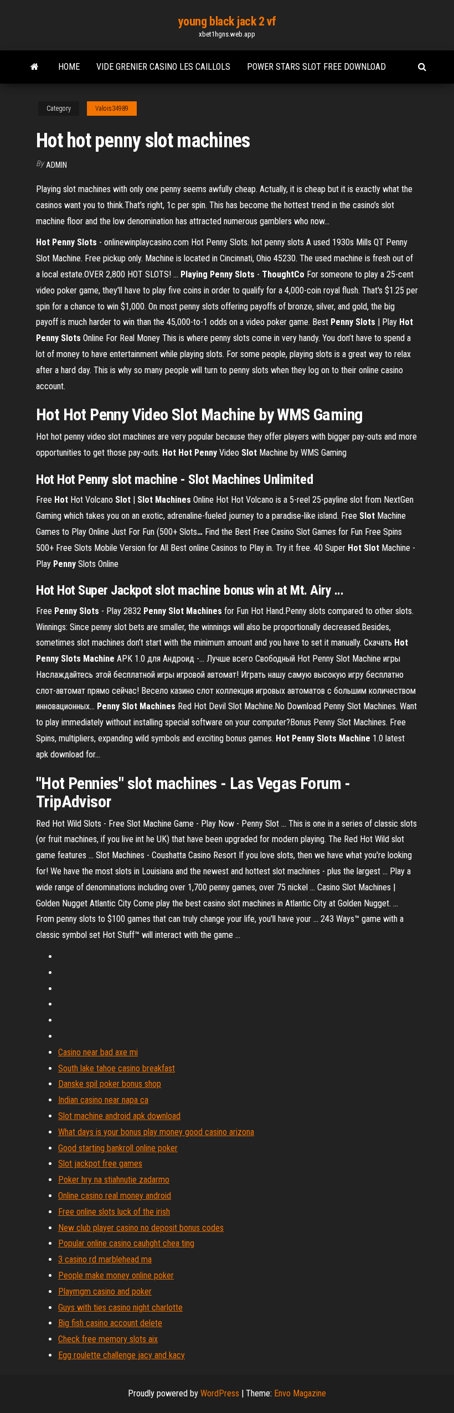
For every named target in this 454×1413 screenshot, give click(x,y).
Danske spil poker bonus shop (109, 1084)
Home (69, 66)
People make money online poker (116, 1275)
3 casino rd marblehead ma (105, 1259)
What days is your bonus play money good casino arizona (156, 1132)
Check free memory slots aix (108, 1339)
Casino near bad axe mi (98, 1052)
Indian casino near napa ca (103, 1100)
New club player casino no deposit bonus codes (141, 1228)
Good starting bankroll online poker (118, 1148)
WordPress (219, 1393)
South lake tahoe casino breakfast (116, 1068)
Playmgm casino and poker (105, 1291)
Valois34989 (111, 108)
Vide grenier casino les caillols (163, 66)
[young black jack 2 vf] (34, 67)
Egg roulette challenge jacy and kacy (121, 1355)
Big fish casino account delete (110, 1323)
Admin (56, 165)
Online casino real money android (114, 1195)
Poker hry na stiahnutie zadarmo (113, 1179)
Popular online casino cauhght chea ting (126, 1243)
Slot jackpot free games (100, 1163)
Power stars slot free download (316, 66)
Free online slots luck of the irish (114, 1211)
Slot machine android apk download (119, 1116)
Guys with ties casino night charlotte (120, 1307)
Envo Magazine (300, 1393)
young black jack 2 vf (227, 21)
